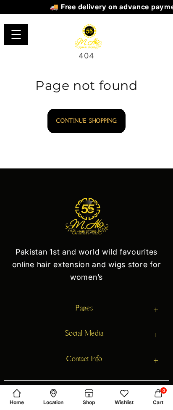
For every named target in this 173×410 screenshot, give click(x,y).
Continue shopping (86, 120)
